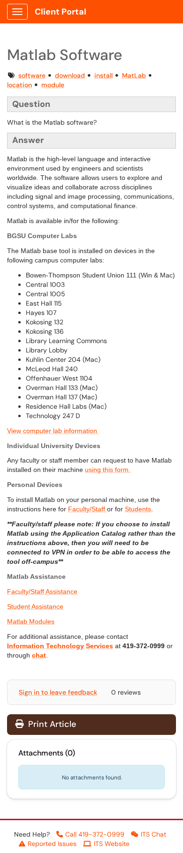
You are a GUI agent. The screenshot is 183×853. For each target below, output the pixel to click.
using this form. (107, 469)
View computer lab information (53, 430)
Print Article (51, 724)
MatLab (134, 75)
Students (138, 509)
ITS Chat (153, 834)
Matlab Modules (30, 621)
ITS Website (112, 843)
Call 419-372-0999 (94, 834)
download (70, 75)
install (103, 75)
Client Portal (60, 11)
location (19, 85)
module (52, 85)
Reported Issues (52, 843)
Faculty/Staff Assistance (42, 591)
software (32, 75)
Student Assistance (35, 606)
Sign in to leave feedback (58, 692)
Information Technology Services (60, 646)
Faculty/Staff (87, 509)
